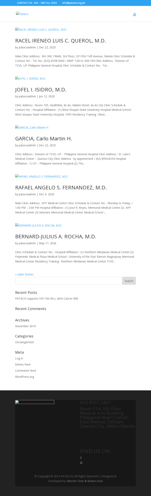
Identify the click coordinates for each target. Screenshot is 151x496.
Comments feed (25, 370)
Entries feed (22, 364)
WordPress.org (24, 377)
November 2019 (25, 326)
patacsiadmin (27, 47)
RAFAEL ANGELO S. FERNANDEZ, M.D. (61, 187)
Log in (19, 358)
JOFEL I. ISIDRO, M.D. (40, 89)
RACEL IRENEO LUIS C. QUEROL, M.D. (60, 40)
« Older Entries (24, 274)
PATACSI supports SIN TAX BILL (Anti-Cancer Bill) (46, 298)
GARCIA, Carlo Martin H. (43, 138)
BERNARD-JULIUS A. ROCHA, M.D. (55, 236)
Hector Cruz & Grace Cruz (85, 481)
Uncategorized (24, 342)
